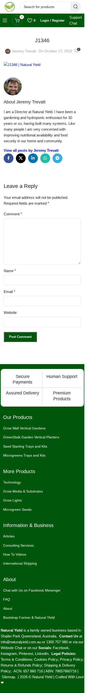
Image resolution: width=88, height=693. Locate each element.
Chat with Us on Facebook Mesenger (32, 590)
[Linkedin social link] (33, 158)
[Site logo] (9, 6)
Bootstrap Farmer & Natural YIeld (29, 617)
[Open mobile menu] (5, 20)
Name (10, 271)
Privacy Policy (71, 659)
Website (10, 312)
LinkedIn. (43, 653)
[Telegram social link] (57, 158)
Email (9, 292)
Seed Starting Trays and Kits (25, 446)
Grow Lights (12, 500)
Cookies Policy (46, 659)
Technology (12, 482)
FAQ (6, 599)
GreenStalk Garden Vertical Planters (31, 437)
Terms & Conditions (16, 659)
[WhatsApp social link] (45, 158)
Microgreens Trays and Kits (24, 455)
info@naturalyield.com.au (21, 642)
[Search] (75, 7)
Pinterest (26, 653)
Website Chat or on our (19, 648)
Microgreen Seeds (17, 509)
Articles (8, 536)
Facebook (61, 648)
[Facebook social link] (8, 158)
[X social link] (21, 158)
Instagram (9, 653)
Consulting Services (18, 545)
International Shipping (20, 563)
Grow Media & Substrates (23, 491)
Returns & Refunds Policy (21, 665)
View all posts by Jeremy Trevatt (31, 150)
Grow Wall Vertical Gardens (24, 428)
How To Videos (14, 554)
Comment (13, 214)
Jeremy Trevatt (24, 51)
